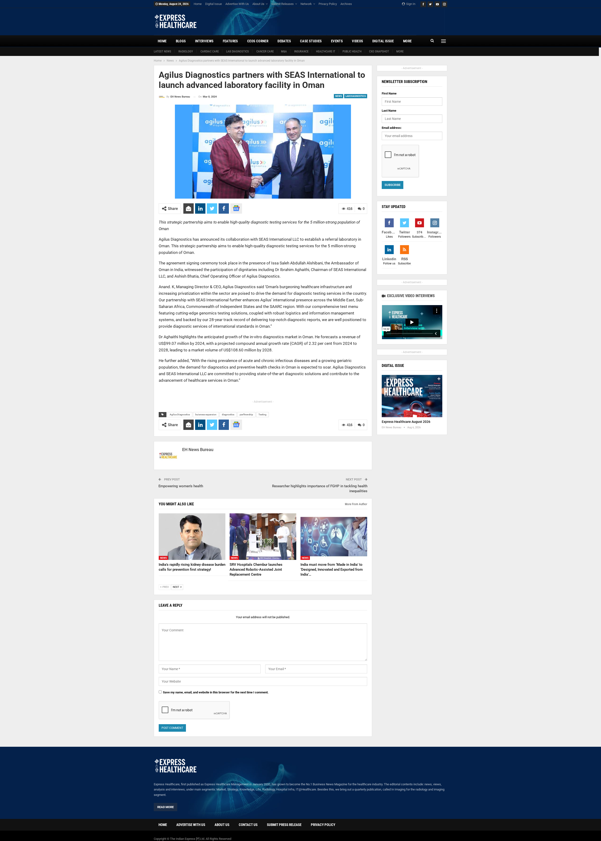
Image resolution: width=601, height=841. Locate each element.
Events (337, 41)
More (400, 51)
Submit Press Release (284, 825)
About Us (258, 4)
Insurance (301, 51)
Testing (262, 414)
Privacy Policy (328, 4)
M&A (284, 51)
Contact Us (248, 825)
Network (306, 4)
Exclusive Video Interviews (410, 296)
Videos (357, 41)
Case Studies (311, 41)
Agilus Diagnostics (180, 414)
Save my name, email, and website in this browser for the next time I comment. (216, 692)
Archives (346, 4)
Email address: (392, 128)
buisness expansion (205, 414)
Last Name (389, 110)
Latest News (162, 51)
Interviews (204, 41)
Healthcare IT (325, 51)
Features (230, 41)
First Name (389, 93)
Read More (165, 807)
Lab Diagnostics (237, 51)
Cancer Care (265, 51)
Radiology (185, 51)
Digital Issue (213, 4)
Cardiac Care (209, 51)
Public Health (352, 51)
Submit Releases (282, 4)
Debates (284, 41)
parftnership (246, 414)
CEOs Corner (257, 41)
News (338, 96)
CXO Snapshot (379, 51)
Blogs (181, 41)
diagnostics (228, 414)
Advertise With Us (237, 4)
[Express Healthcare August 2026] (412, 396)
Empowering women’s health (180, 486)
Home (198, 4)
